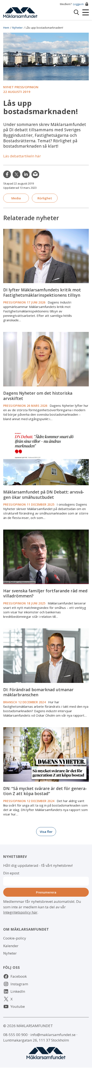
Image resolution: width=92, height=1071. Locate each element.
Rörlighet (44, 198)
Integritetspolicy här (20, 912)
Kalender (10, 945)
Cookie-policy (14, 938)
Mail (35, 174)
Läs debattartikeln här (22, 156)
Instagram (19, 984)
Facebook (18, 976)
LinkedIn (26, 174)
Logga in (78, 4)
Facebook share (7, 174)
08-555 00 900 (15, 1034)
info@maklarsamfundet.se (53, 1034)
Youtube (17, 1006)
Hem (6, 27)
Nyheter (17, 27)
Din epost (11, 873)
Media (16, 198)
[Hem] (20, 12)
